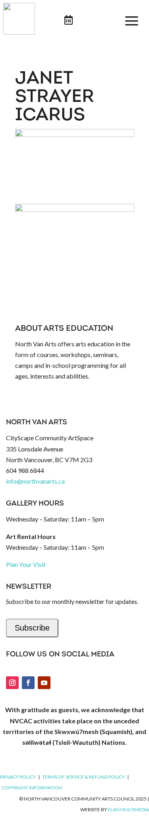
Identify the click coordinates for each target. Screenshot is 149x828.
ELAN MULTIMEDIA (128, 809)
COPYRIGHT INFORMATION (32, 788)
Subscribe (32, 627)
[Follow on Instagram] (12, 682)
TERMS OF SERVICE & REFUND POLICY (83, 777)
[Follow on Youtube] (44, 682)
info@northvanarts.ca (35, 481)
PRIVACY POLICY (18, 777)
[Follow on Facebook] (28, 682)
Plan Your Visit (26, 564)
